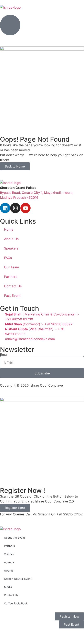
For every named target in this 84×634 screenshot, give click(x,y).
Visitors (9, 554)
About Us (11, 239)
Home (8, 229)
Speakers (11, 248)
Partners (10, 277)
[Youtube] (25, 208)
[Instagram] (15, 208)
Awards (8, 570)
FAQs (8, 258)
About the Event (14, 537)
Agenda (9, 562)
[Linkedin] (5, 208)
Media (8, 587)
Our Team (11, 267)
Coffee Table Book (16, 603)
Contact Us (13, 286)
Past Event (12, 295)
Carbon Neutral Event (18, 578)
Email (4, 354)
